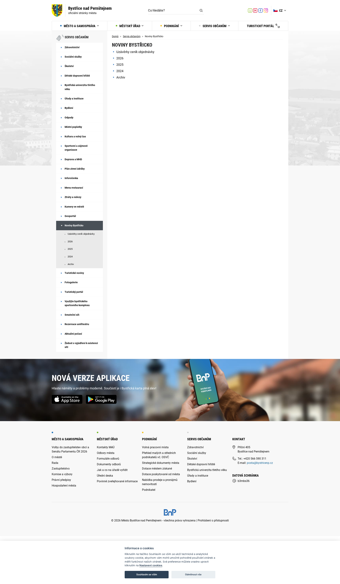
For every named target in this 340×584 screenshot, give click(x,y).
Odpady (69, 117)
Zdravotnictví (72, 47)
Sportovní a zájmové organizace (76, 147)
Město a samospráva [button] (79, 26)
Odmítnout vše (193, 574)
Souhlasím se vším (146, 574)
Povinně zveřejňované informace (117, 481)
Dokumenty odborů (109, 464)
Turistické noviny (74, 273)
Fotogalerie (71, 282)
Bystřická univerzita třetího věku (80, 87)
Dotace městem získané (157, 468)
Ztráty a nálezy (73, 197)
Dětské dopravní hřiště (77, 75)
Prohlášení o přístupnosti (213, 520)
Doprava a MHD (73, 159)
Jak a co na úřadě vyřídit (112, 470)
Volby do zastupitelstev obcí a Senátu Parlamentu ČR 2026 (70, 449)
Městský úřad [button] (130, 26)
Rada (55, 463)
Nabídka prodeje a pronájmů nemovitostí (159, 482)
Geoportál (70, 216)
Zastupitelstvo (61, 468)
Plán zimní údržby (75, 168)
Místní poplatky (73, 126)
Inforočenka (71, 178)
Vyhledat (201, 10)
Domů (115, 36)
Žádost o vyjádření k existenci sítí (81, 345)
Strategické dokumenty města (160, 463)
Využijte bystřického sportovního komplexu (77, 303)
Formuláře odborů (108, 458)
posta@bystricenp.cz (260, 463)
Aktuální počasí (73, 333)
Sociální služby (73, 56)
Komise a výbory (62, 474)
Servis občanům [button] (214, 26)
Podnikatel (148, 489)
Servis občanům (131, 36)
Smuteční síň (72, 314)
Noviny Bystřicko (74, 225)
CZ (281, 10)
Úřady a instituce (74, 98)
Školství (69, 66)
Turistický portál (261, 26)
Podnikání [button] (171, 26)
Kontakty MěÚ (105, 447)
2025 (70, 249)
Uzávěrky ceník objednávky (81, 234)
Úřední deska (105, 475)
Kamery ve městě (74, 206)
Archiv (71, 264)
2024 (70, 256)
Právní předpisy (61, 480)
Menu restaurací (74, 187)
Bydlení (69, 108)
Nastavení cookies (150, 565)
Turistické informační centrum (250, 11)
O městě (57, 457)
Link (255, 10)
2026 (70, 241)
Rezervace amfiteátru (77, 324)
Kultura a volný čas (75, 136)
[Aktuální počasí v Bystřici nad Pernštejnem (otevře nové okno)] (242, 10)
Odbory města (105, 453)
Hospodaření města (64, 485)
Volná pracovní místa (155, 447)
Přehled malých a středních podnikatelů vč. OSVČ (159, 455)
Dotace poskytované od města (161, 474)
